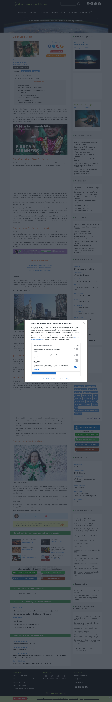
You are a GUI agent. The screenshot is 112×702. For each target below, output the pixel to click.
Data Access (56, 378)
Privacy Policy (65, 378)
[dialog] (56, 351)
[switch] (76, 349)
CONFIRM (44, 373)
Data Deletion (46, 378)
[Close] (84, 323)
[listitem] (56, 345)
